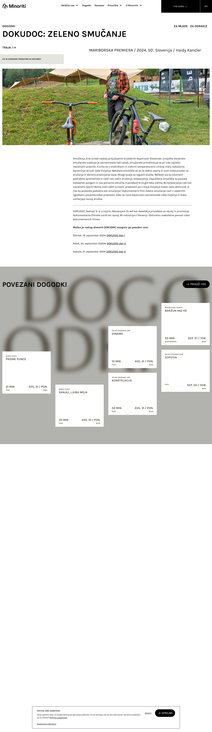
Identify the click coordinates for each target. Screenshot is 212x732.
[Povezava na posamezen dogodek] (26, 372)
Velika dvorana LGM (121, 331)
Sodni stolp (11, 356)
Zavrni (148, 713)
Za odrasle (198, 26)
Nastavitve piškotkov (46, 724)
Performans (171, 342)
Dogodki (86, 5)
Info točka (179, 6)
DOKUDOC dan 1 (116, 235)
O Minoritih (132, 5)
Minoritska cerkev (173, 308)
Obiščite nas (67, 5)
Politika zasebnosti (58, 717)
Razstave (99, 5)
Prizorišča (113, 5)
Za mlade (181, 26)
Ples (8, 390)
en (206, 6)
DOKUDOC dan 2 (116, 243)
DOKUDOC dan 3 (116, 251)
